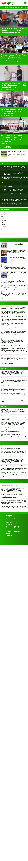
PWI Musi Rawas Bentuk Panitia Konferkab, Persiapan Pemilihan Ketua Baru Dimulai (13, 85)
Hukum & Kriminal (16, 527)
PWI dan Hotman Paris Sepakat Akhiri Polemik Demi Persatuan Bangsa (17, 244)
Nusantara (11, 7)
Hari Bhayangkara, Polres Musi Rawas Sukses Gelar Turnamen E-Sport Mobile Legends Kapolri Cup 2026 (14, 381)
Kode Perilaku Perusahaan (20, 542)
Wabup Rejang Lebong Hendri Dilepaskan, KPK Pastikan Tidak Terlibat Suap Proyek (12, 281)
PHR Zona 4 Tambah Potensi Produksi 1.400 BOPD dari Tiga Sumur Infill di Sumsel (14, 190)
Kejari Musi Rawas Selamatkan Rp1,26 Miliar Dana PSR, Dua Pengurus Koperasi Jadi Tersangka (16, 178)
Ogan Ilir (2, 228)
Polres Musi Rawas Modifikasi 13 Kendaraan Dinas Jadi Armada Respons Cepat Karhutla (13, 31)
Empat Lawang (4, 214)
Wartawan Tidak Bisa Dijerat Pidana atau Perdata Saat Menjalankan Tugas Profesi (13, 484)
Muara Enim (3, 220)
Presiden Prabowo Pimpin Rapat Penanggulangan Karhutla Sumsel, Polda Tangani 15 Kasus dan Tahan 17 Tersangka (14, 58)
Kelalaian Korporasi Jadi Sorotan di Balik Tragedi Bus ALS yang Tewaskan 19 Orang (16, 200)
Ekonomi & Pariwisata (17, 530)
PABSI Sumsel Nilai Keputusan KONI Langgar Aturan (12, 401)
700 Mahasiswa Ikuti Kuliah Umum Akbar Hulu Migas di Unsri (13, 307)
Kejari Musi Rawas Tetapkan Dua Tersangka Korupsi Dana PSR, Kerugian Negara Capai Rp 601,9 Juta (15, 167)
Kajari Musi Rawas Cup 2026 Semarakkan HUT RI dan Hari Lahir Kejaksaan (12, 111)
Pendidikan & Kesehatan (9, 526)
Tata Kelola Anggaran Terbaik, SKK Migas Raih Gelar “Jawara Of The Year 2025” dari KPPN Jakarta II (14, 268)
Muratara (3, 224)
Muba (2, 222)
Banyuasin (3, 212)
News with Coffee (8, 186)
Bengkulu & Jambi (19, 7)
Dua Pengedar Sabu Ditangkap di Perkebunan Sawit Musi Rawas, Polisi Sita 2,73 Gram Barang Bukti (15, 195)
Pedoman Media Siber (18, 539)
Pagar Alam (3, 230)
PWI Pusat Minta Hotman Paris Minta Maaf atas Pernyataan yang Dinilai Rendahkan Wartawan (16, 251)
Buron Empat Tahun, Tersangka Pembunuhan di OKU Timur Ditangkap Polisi (14, 417)
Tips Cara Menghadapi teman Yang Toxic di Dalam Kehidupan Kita (13, 502)
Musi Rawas (3, 226)
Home (2, 7)
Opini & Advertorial (9, 534)
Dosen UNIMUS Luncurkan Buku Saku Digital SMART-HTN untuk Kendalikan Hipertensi (17, 274)
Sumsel (6, 7)
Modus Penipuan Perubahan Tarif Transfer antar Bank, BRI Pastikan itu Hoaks (15, 204)
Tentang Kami (11, 539)
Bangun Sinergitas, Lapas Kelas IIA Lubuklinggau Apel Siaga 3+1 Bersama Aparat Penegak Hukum (13, 507)
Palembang (3, 232)
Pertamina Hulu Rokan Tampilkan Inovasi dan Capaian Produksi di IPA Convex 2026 (16, 259)
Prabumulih (3, 235)
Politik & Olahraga (8, 530)
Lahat (2, 216)
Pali (1, 233)
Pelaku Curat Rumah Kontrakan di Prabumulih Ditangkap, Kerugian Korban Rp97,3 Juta (12, 424)
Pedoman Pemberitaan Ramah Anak (9, 542)
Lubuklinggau (3, 218)
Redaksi (7, 539)
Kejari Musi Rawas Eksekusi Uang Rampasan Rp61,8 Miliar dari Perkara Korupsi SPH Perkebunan (12, 138)
